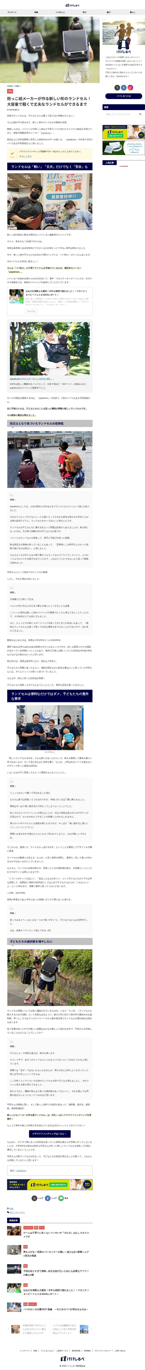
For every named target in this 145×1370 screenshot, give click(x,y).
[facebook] (124, 88)
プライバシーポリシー (102, 1351)
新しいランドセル (17, 1212)
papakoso (46, 132)
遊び (108, 12)
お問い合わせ (120, 1351)
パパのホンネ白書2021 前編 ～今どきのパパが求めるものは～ (55, 1309)
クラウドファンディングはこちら (48, 1133)
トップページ (25, 1351)
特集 (36, 12)
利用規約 (87, 1351)
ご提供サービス (62, 1351)
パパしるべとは (124, 96)
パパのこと (60, 12)
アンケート (12, 12)
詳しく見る (27, 156)
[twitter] (117, 88)
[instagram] (130, 88)
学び (84, 12)
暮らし (133, 12)
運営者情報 (76, 1351)
